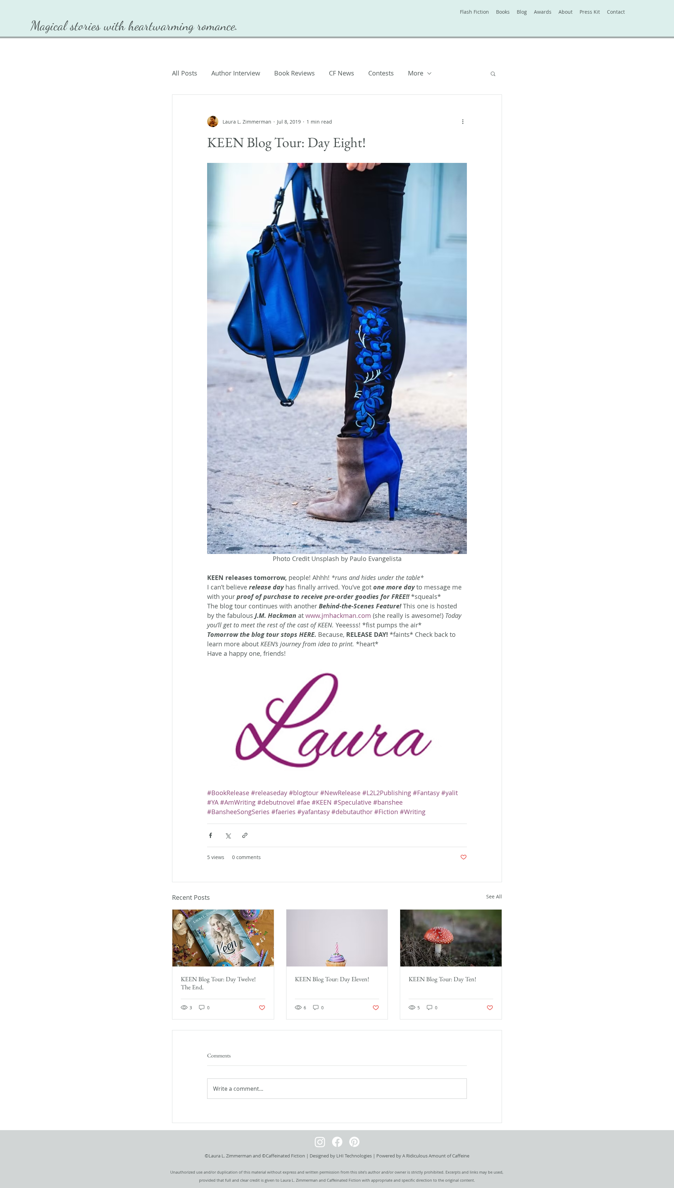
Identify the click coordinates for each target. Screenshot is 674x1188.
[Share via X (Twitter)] (227, 835)
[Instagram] (320, 1142)
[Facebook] (337, 1142)
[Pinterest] (354, 1142)
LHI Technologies (354, 1156)
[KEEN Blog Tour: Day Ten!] (451, 938)
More (415, 73)
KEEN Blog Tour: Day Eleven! (332, 979)
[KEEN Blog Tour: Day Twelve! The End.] (223, 938)
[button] (493, 73)
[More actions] (462, 121)
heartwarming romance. (183, 25)
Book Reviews (294, 73)
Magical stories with (79, 25)
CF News (341, 73)
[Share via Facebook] (210, 835)
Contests (381, 73)
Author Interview (235, 73)
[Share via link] (245, 835)
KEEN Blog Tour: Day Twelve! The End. (218, 983)
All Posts (184, 73)
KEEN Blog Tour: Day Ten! (442, 979)
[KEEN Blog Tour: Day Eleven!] (337, 938)
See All (494, 896)
